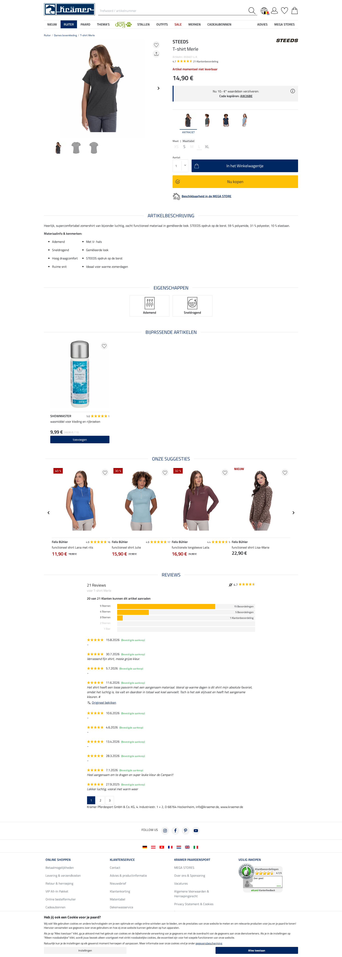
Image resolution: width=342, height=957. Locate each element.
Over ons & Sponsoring (189, 875)
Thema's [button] (103, 24)
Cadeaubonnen (56, 907)
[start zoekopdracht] (252, 10)
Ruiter (47, 35)
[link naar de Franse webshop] (171, 846)
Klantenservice (122, 859)
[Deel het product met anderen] (156, 54)
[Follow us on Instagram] (165, 831)
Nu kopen (235, 181)
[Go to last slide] (49, 512)
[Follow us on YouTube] (196, 831)
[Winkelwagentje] (294, 10)
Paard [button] (85, 24)
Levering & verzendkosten (63, 875)
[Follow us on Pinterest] (186, 831)
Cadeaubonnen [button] (219, 24)
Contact (115, 867)
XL (207, 147)
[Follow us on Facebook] (175, 831)
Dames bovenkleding (65, 35)
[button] (123, 24)
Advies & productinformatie (128, 875)
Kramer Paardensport (192, 859)
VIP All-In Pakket (57, 891)
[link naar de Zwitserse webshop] (163, 846)
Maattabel (188, 141)
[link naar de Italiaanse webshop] (197, 846)
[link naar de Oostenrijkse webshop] (154, 846)
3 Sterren (105, 617)
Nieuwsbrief (118, 883)
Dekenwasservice (121, 907)
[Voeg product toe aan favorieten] (156, 44)
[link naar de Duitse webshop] (145, 846)
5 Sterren (105, 606)
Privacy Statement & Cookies (193, 904)
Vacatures (181, 883)
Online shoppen (58, 859)
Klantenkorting (120, 891)
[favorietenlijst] (284, 10)
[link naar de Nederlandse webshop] (180, 846)
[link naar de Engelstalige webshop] (188, 846)
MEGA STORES (284, 24)
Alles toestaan (256, 950)
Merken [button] (194, 24)
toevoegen (80, 439)
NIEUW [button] (52, 24)
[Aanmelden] (274, 10)
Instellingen (85, 950)
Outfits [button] (162, 24)
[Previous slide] (47, 88)
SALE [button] (178, 24)
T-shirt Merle (87, 35)
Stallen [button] (143, 24)
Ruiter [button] (69, 24)
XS (176, 147)
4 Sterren (105, 611)
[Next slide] (158, 88)
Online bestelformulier (61, 899)
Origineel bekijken (104, 702)
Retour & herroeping (59, 883)
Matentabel (117, 899)
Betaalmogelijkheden (60, 867)
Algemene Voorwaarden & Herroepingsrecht (191, 893)
